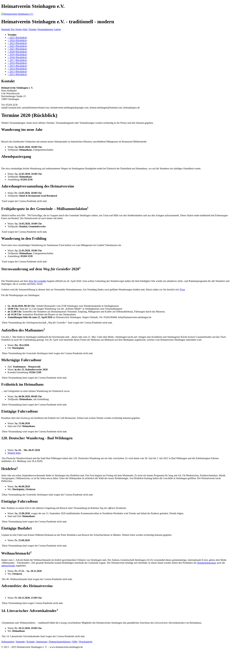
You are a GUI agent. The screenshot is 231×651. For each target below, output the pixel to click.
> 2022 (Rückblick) (17, 46)
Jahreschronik (8, 565)
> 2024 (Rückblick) (17, 40)
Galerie (57, 29)
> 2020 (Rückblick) (17, 51)
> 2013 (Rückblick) (17, 71)
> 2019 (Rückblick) (17, 54)
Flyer (182, 289)
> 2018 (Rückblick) (17, 57)
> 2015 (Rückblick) (17, 66)
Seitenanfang (7, 641)
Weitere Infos (14, 453)
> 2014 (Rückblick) (17, 68)
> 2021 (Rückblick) (17, 49)
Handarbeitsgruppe (206, 562)
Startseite (5, 29)
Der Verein (16, 29)
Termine (32, 29)
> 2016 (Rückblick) (17, 63)
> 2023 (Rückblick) (17, 43)
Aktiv (25, 29)
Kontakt (31, 641)
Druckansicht (85, 641)
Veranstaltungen (45, 29)
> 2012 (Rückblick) (17, 74)
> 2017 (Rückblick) (17, 60)
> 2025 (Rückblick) (17, 37)
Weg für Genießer (37, 281)
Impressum (41, 641)
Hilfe (74, 641)
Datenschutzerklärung (60, 641)
